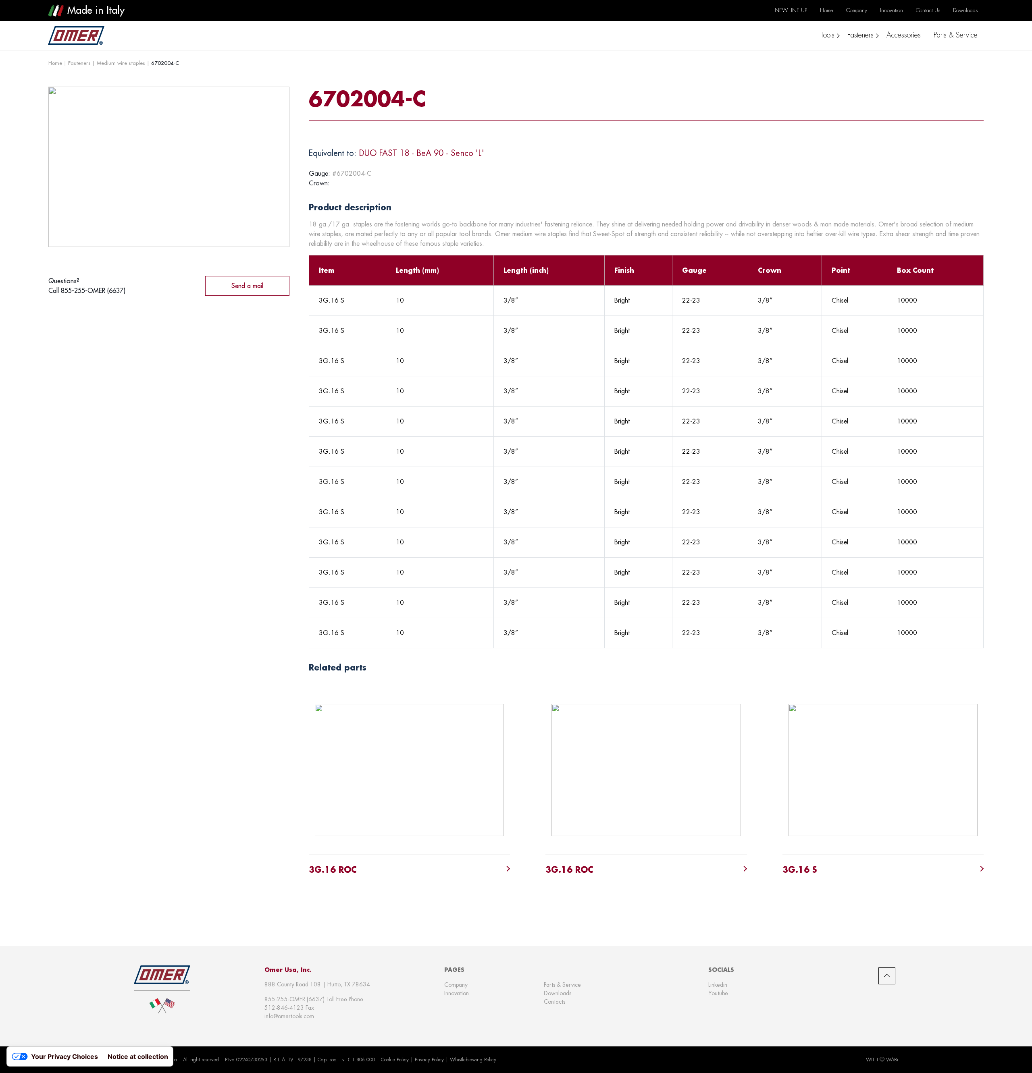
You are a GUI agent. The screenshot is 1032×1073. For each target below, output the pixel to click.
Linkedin (717, 984)
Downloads (557, 993)
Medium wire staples (121, 63)
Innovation (456, 993)
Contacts (554, 1001)
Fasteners (79, 63)
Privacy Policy (429, 1059)
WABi (892, 1059)
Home (55, 63)
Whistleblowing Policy (473, 1059)
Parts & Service (562, 984)
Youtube (718, 993)
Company (456, 984)
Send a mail (247, 286)
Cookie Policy (395, 1059)
